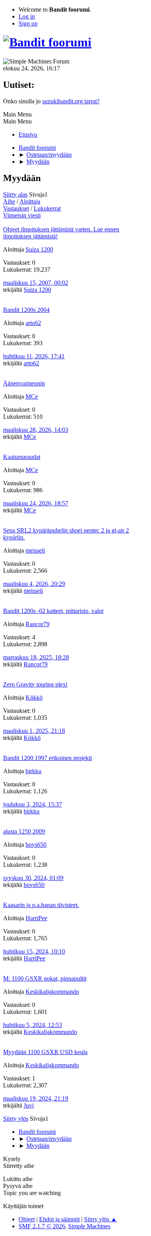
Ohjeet (27, 1219)
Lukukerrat (47, 208)
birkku (33, 771)
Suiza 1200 (39, 249)
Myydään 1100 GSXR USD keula (45, 1052)
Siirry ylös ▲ (100, 1219)
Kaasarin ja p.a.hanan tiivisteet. (41, 905)
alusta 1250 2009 (24, 831)
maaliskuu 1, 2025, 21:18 (34, 731)
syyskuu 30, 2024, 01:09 (33, 878)
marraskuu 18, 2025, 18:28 (36, 657)
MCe (32, 396)
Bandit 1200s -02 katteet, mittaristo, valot (53, 611)
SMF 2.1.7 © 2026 (42, 1226)
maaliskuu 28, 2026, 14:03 (35, 429)
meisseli (35, 550)
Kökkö (34, 697)
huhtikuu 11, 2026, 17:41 (34, 356)
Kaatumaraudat (21, 457)
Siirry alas (15, 194)
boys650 (36, 844)
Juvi (29, 1105)
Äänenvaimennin (24, 383)
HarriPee (36, 918)
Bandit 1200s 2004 (26, 309)
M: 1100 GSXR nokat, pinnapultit (44, 978)
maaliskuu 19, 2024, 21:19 (35, 1098)
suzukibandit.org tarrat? (71, 101)
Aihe (9, 201)
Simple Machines (89, 1226)
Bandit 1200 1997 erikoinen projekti (47, 758)
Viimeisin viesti (22, 215)
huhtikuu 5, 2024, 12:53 (32, 1025)
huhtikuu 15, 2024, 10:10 (34, 951)
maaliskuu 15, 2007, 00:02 (35, 282)
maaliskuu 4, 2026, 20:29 (34, 583)
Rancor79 (38, 624)
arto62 (33, 323)
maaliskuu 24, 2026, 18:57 (35, 503)
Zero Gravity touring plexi (35, 684)
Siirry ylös (15, 1118)
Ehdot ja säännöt (59, 1219)
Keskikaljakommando (52, 991)
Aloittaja (29, 201)
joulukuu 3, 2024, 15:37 (32, 804)
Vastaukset (16, 208)
